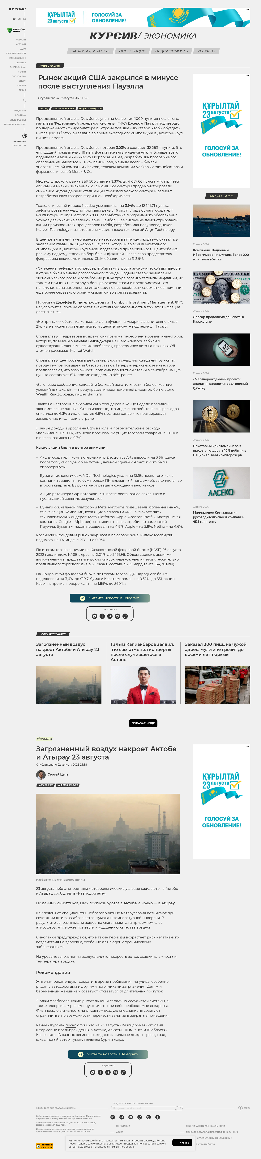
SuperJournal (18, 67)
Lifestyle (20, 62)
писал (71, 1025)
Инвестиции (132, 51)
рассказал (60, 351)
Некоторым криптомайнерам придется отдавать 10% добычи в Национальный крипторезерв (219, 450)
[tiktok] (139, 1117)
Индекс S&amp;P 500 (90, 108)
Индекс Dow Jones (64, 108)
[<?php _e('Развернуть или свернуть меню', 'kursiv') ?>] (24, 135)
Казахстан (19, 141)
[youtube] (130, 1117)
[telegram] (121, 1117)
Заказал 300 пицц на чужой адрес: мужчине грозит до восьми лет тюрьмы (215, 649)
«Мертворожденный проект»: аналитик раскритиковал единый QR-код (220, 383)
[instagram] (112, 1117)
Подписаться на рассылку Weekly (133, 1104)
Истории (21, 44)
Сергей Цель (58, 774)
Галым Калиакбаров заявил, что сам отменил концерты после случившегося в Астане (142, 652)
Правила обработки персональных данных (212, 1132)
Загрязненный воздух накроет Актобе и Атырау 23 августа (67, 649)
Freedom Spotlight (15, 124)
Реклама (20, 115)
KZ (24, 19)
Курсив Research (16, 53)
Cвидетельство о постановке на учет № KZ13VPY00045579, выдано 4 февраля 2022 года (66, 1123)
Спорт (22, 81)
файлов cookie (124, 1146)
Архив (22, 90)
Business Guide (17, 58)
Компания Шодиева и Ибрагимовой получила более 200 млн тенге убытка (221, 254)
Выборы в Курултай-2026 (200, 1144)
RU (13, 19)
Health (22, 72)
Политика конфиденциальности (205, 1126)
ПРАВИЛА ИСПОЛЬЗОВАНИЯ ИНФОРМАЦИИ (209, 1138)
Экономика (19, 76)
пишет (42, 138)
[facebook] (157, 1117)
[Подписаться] (180, 1108)
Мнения (21, 85)
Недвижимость (171, 51)
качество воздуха (67, 785)
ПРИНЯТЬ (182, 1142)
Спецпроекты (18, 120)
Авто (23, 49)
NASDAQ (43, 108)
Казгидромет (45, 785)
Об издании (123, 1126)
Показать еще (143, 723)
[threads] (148, 1117)
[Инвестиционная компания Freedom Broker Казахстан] (16, 30)
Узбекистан (19, 145)
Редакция (20, 111)
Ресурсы (206, 51)
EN (19, 19)
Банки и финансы (90, 51)
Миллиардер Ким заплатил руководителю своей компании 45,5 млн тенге (218, 517)
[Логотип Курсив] (17, 9)
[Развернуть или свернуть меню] (24, 100)
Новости (21, 40)
